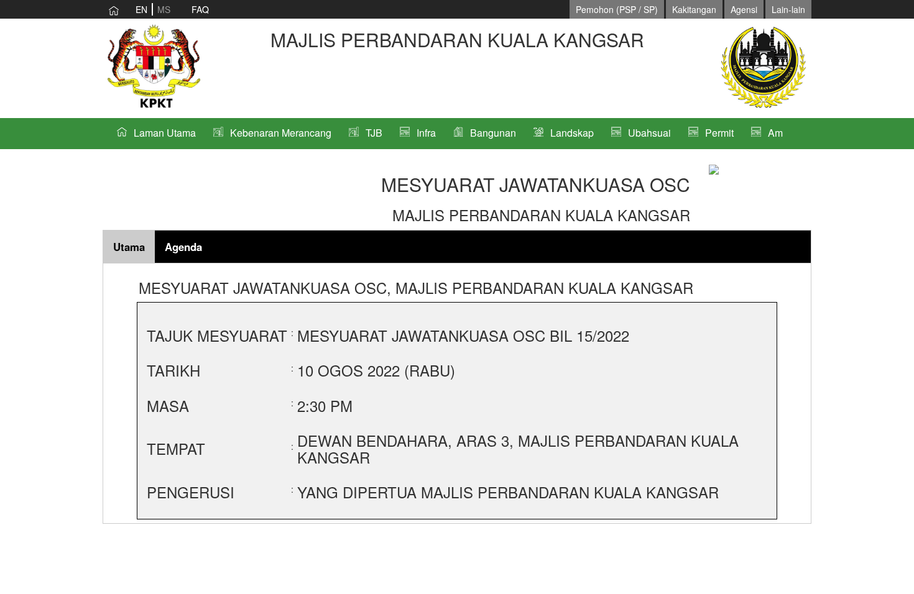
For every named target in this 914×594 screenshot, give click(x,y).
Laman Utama (165, 133)
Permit (719, 133)
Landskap (572, 133)
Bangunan (493, 133)
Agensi (744, 9)
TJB (374, 133)
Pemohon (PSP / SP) (617, 9)
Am (775, 133)
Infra (426, 133)
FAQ (200, 9)
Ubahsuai (649, 133)
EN (141, 9)
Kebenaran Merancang (280, 133)
